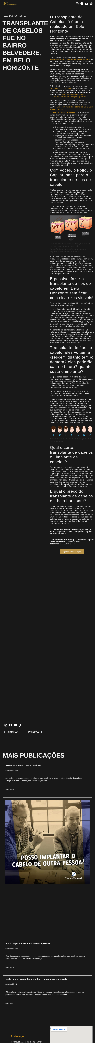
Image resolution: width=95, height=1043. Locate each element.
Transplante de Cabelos (63, 113)
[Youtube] (86, 3)
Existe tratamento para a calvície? (23, 765)
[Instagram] (77, 3)
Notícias (22, 16)
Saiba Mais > (9, 789)
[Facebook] (82, 3)
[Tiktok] (91, 3)
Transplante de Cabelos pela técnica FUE (70, 59)
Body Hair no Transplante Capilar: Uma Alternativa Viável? (36, 979)
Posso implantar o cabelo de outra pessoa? (28, 943)
